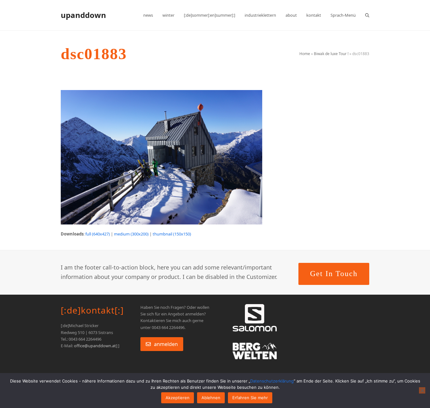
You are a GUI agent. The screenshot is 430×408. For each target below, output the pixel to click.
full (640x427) (97, 234)
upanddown (83, 15)
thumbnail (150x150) (172, 234)
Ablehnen (210, 397)
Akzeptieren (178, 397)
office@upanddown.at (95, 345)
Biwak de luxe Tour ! (331, 53)
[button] (367, 15)
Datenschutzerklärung (272, 380)
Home (304, 53)
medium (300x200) (131, 234)
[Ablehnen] (422, 390)
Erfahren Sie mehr (250, 397)
